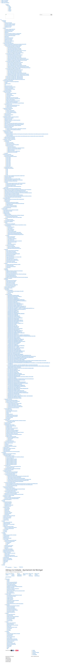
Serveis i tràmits (8, 593)
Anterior (7, 576)
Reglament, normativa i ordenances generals (14, 586)
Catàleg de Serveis (10, 598)
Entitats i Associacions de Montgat (13, 616)
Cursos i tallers (9, 637)
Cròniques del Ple (10, 634)
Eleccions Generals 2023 (11, 643)
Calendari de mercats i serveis (12, 627)
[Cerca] (51, 14)
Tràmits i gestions (10, 599)
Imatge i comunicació (10, 641)
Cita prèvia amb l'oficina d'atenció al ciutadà (14, 595)
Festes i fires (9, 626)
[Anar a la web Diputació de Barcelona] (43, 660)
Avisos (8, 647)
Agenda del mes (9, 635)
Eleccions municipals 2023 (11, 644)
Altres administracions (11, 592)
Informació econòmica (11, 589)
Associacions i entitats (10, 611)
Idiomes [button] (8, 5)
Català (9, 6)
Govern (15, 567)
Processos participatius (11, 607)
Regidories (21, 566)
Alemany (9, 9)
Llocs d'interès (9, 628)
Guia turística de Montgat (11, 622)
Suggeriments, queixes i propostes (13, 600)
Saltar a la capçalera (4, 0)
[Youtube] (16, 650)
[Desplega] (12, 567)
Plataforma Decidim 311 (11, 612)
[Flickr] (14, 650)
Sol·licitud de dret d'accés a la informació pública (15, 603)
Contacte (7, 4)
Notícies (8, 632)
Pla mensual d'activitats (11, 636)
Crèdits (33, 650)
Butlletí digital (9, 645)
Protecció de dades (35, 652)
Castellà (9, 7)
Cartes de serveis (10, 597)
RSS (7, 648)
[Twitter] (11, 650)
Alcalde (8, 580)
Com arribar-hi (9, 619)
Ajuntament (9, 567)
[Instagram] (17, 650)
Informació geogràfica (11, 618)
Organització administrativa (11, 585)
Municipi (7, 613)
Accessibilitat (34, 654)
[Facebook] (13, 650)
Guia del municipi (10, 615)
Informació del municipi (11, 614)
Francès (9, 10)
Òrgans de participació (11, 606)
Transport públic (10, 620)
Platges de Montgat (10, 623)
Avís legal (34, 653)
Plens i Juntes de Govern (11, 584)
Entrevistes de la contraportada (12, 639)
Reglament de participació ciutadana (13, 605)
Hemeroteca (9, 646)
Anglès (9, 8)
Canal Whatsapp (10, 642)
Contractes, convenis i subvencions (13, 588)
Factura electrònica (10, 602)
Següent (9, 576)
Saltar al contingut (4, 1)
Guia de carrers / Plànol (11, 617)
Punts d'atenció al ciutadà (11, 596)
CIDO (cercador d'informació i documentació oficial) (16, 590)
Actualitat (7, 631)
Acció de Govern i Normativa (12, 583)
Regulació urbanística (10, 587)
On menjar (9, 630)
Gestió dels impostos (10, 601)
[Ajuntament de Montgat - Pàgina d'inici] (10, 16)
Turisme (7, 621)
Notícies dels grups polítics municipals (13, 633)
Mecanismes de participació (11, 608)
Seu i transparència (10, 591)
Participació (8, 604)
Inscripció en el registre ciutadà (12, 610)
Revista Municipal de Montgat (12, 638)
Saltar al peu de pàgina (5, 2)
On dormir (9, 629)
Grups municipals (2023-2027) (12, 582)
